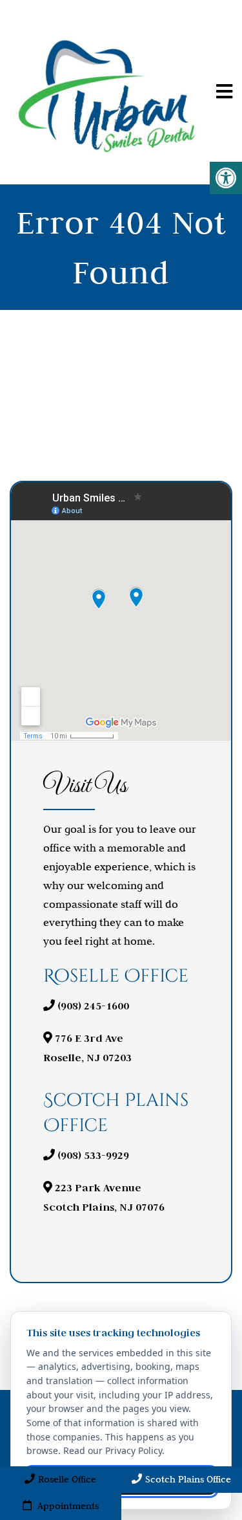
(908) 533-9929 (93, 1155)
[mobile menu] (224, 92)
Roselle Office (67, 1479)
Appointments (67, 1506)
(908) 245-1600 (93, 1006)
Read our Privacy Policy (112, 1450)
